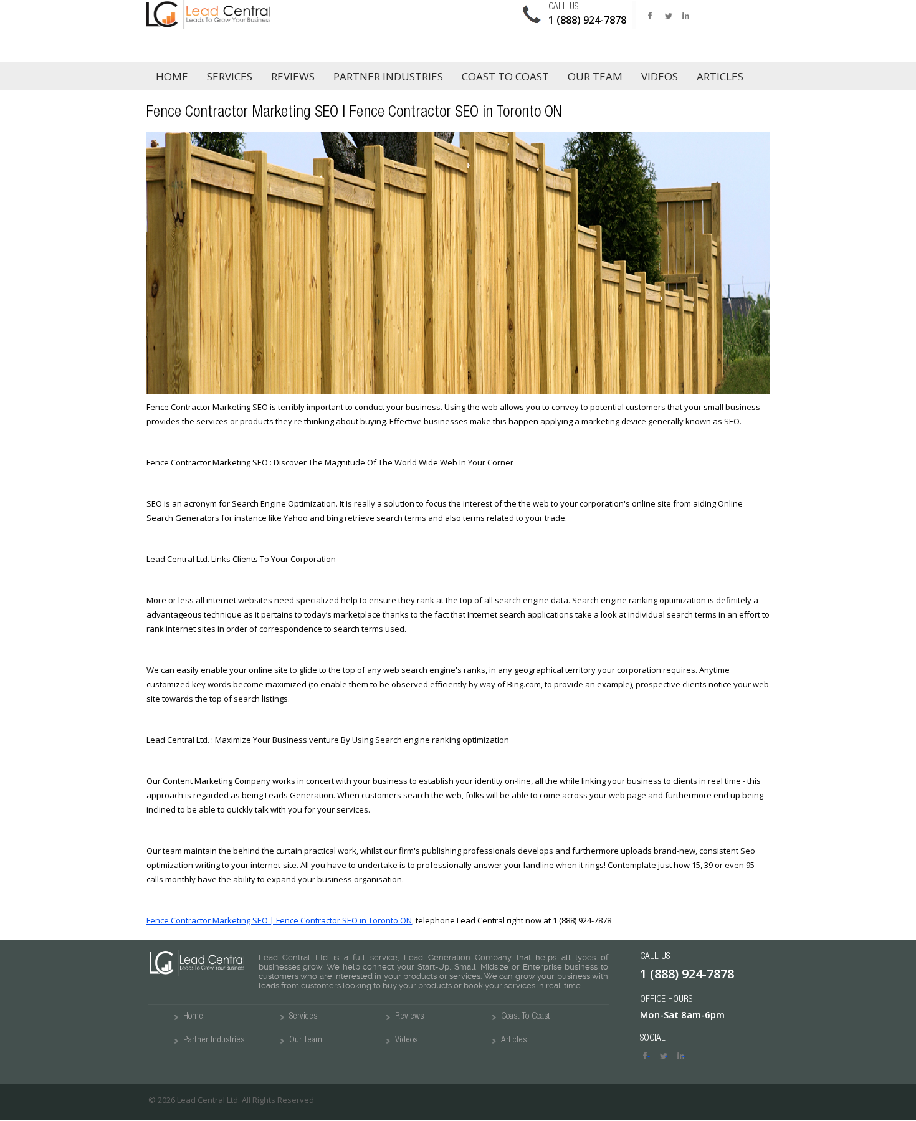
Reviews (293, 76)
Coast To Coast (525, 1016)
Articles (720, 76)
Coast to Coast (505, 76)
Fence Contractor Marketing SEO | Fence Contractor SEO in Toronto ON (279, 920)
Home (172, 76)
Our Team (595, 76)
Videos (659, 76)
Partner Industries (388, 76)
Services (229, 76)
